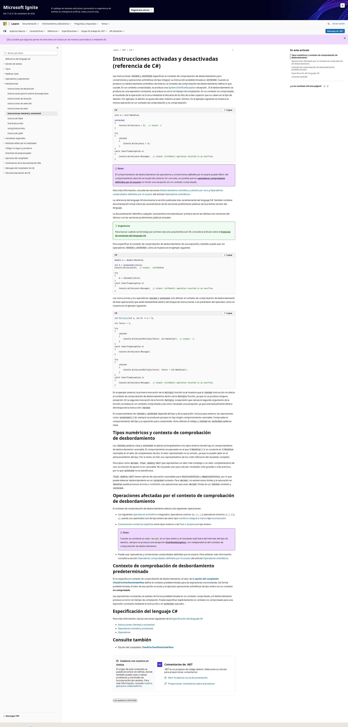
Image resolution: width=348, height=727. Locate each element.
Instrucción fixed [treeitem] (15, 118)
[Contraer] (57, 48)
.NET (124, 50)
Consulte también (299, 76)
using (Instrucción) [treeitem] (16, 128)
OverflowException (176, 542)
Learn (116, 50)
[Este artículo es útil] (324, 86)
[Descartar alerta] (342, 5)
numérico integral (188, 518)
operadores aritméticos (145, 514)
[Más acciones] (232, 50)
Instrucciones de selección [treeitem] (20, 103)
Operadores (124, 632)
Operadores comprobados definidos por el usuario (164, 558)
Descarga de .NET (335, 31)
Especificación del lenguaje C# (186, 618)
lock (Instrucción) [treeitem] (15, 123)
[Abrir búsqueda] (328, 23)
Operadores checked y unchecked (135, 628)
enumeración (219, 518)
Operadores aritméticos (177, 194)
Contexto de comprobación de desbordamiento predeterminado (312, 68)
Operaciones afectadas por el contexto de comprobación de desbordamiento (317, 62)
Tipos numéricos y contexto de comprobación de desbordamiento (314, 56)
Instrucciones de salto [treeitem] (18, 108)
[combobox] (30, 53)
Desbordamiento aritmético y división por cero (184, 190)
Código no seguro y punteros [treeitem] (18, 148)
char (202, 518)
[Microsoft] (5, 24)
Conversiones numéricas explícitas (135, 524)
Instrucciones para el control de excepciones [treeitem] (28, 93)
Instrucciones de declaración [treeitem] (21, 88)
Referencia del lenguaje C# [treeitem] (17, 59)
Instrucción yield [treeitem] (15, 133)
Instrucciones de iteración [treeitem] (19, 98)
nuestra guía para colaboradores (134, 685)
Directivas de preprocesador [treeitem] (18, 153)
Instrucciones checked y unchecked (136, 624)
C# (130, 50)
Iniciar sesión (339, 23)
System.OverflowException (182, 87)
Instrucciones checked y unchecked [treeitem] (24, 113)
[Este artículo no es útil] (327, 86)
